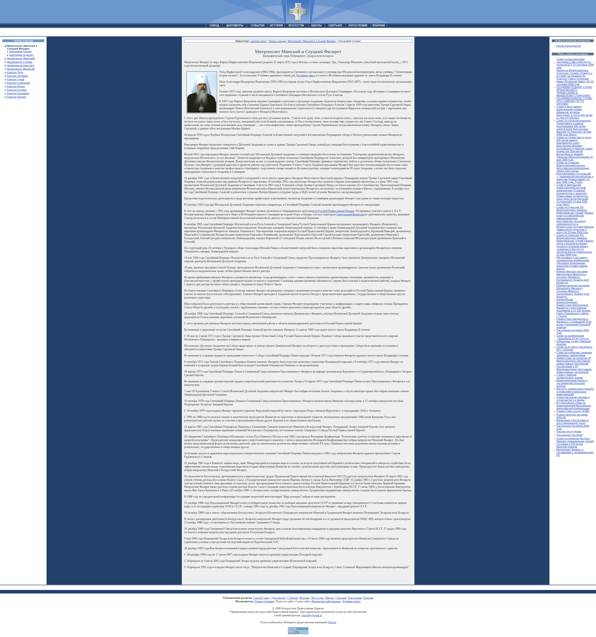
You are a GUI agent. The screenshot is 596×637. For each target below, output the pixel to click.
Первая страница (264, 601)
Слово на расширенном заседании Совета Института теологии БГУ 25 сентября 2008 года (575, 63)
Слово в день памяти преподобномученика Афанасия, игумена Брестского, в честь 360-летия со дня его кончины (574, 112)
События (292, 598)
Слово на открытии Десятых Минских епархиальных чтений (574, 440)
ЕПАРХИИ (378, 25)
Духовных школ (305, 75)
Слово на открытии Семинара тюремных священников (574, 354)
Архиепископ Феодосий (21, 69)
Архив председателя (568, 45)
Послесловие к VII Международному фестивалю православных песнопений (574, 369)
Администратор (351, 601)
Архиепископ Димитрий (21, 58)
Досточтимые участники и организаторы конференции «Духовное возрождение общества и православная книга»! (572, 263)
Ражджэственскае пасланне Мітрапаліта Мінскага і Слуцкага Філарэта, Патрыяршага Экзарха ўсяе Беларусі (572, 291)
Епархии (368, 598)
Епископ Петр (15, 72)
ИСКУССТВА (296, 25)
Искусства (318, 598)
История (305, 598)
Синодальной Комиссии (350, 214)
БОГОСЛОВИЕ (358, 25)
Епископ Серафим (18, 93)
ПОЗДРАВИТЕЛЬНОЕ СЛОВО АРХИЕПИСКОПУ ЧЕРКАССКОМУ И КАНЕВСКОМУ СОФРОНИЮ (574, 91)
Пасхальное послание (569, 435)
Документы (278, 598)
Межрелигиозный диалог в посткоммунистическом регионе (571, 383)
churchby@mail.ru (311, 615)
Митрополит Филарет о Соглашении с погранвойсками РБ (574, 452)
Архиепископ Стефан (19, 62)
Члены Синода (277, 41)
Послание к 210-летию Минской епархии (569, 445)
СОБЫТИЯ (257, 25)
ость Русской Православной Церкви (333, 211)
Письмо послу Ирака (568, 431)
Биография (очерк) (20, 51)
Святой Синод (261, 598)
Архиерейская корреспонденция (566, 301)
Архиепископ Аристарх (20, 65)
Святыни (341, 598)
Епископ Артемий (17, 76)
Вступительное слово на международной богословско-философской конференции (574, 405)
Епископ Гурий (15, 79)
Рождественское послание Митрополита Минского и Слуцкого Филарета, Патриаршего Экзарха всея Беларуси (572, 277)
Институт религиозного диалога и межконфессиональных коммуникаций (575, 391)
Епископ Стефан (17, 89)
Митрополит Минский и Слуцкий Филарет (312, 41)
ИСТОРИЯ (276, 25)
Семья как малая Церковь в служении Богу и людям (573, 398)
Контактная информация (326, 601)
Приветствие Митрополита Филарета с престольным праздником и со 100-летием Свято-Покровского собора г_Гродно (573, 311)
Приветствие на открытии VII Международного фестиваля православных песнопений (573, 361)
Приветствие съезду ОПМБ (572, 411)
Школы (329, 598)
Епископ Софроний (18, 82)
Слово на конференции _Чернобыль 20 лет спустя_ (572, 337)
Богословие (355, 598)
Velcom (332, 622)
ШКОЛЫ (316, 25)
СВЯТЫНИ (335, 25)
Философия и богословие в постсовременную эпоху (572, 421)
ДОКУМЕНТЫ (234, 25)
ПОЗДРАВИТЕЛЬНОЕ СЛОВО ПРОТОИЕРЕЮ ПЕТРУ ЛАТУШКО (574, 101)
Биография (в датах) (21, 55)
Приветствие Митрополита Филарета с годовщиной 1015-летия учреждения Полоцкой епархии (574, 323)
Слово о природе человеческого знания (569, 376)
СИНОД (214, 25)
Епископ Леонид (16, 96)
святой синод (258, 41)
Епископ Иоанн (16, 86)
